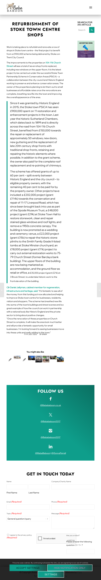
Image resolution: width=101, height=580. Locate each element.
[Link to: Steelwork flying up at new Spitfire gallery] (17, 357)
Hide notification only (70, 567)
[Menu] (90, 7)
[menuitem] (91, 7)
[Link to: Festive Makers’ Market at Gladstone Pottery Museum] (31, 358)
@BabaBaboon (42, 453)
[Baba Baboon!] (14, 7)
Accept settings (28, 567)
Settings (51, 574)
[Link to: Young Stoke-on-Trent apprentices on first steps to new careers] (53, 357)
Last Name (34, 492)
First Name (12, 492)
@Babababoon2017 (50, 421)
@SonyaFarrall (58, 453)
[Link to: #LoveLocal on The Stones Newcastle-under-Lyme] (24, 360)
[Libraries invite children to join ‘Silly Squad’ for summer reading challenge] (2, 290)
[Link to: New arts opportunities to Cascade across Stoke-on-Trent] (10, 360)
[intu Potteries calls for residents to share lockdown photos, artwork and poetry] (99, 290)
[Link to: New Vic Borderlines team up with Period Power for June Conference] (38, 359)
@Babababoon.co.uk (50, 405)
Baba (44, 334)
